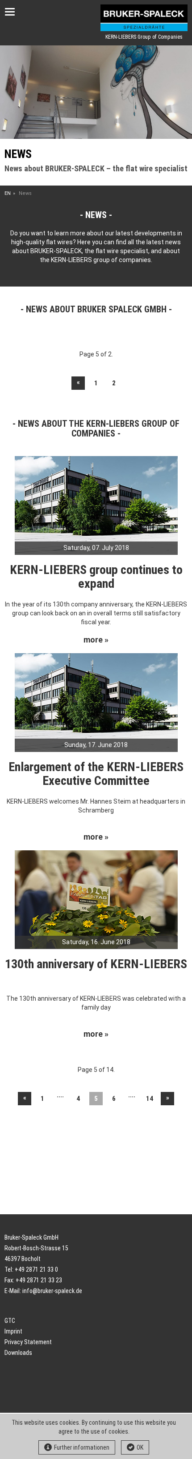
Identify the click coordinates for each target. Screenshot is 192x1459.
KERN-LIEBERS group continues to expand (96, 576)
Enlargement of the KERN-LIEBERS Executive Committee (96, 774)
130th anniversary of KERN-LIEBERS (96, 964)
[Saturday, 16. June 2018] (96, 898)
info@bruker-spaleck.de (52, 1290)
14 (149, 1099)
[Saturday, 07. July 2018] (96, 505)
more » (96, 639)
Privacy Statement (28, 1342)
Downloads (18, 1352)
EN (7, 193)
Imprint (13, 1331)
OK (140, 1447)
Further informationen (81, 1447)
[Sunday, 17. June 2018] (96, 701)
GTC (9, 1320)
